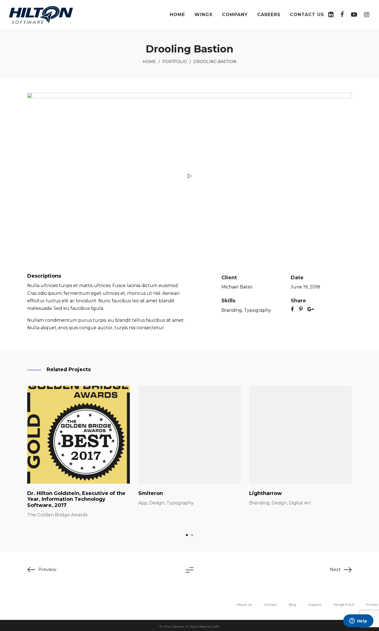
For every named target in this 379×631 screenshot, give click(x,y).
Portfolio (174, 61)
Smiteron (150, 493)
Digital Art (300, 503)
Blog (292, 604)
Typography (257, 310)
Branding (231, 310)
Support (315, 604)
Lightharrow (265, 493)
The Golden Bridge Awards (57, 514)
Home (149, 61)
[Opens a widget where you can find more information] (358, 621)
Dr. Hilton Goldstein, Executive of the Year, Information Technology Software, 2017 (76, 499)
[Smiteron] (189, 435)
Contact (270, 604)
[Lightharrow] (300, 435)
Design (157, 503)
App (142, 503)
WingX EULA (343, 604)
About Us (244, 604)
